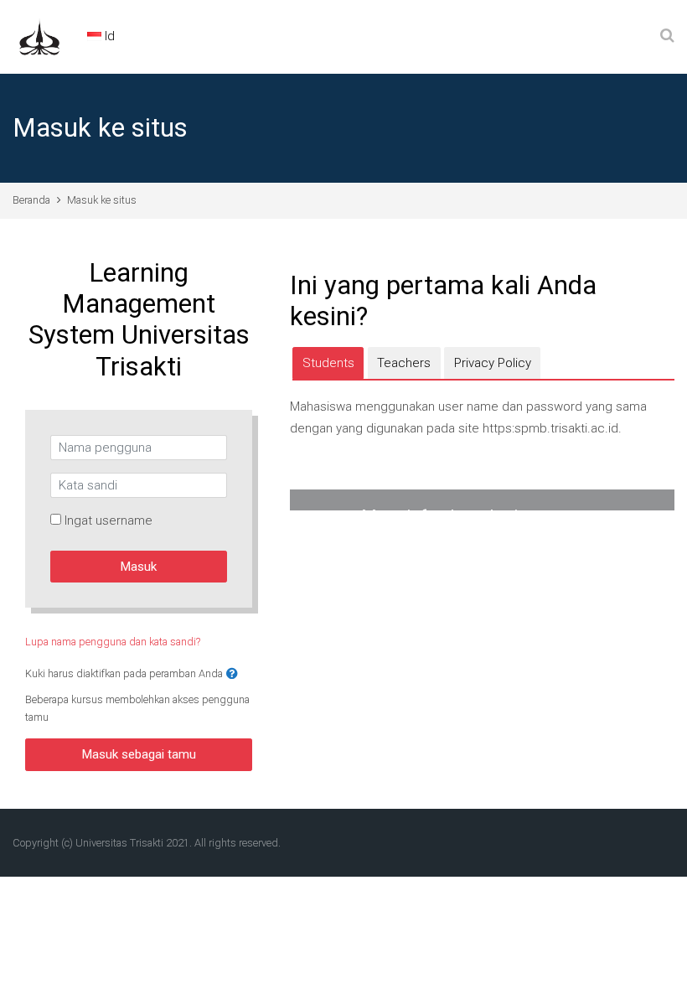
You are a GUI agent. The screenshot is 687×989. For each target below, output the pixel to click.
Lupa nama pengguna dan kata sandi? (112, 641)
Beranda (31, 200)
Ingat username (108, 520)
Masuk (139, 566)
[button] (232, 674)
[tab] (328, 363)
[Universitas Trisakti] (39, 36)
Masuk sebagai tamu (139, 754)
